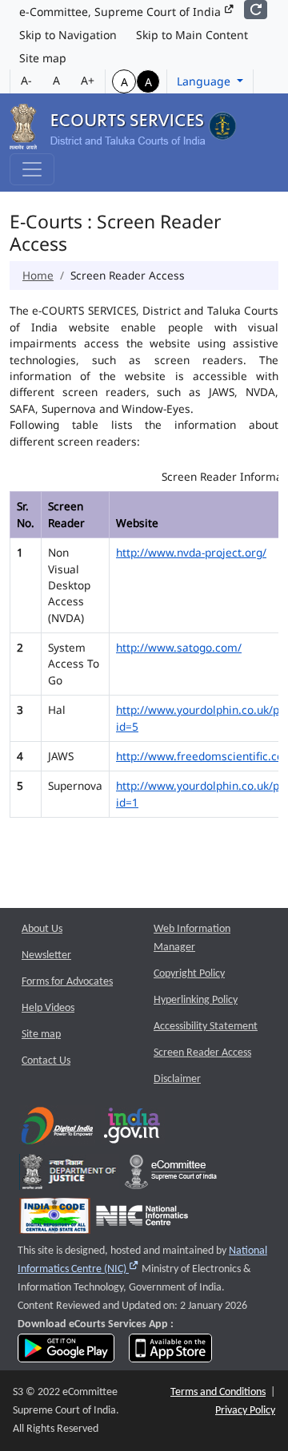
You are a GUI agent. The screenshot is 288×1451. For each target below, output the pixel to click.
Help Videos (48, 1008)
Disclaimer (177, 1079)
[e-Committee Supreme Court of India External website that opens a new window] (170, 1176)
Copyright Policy (189, 974)
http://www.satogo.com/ (179, 647)
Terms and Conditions (218, 1392)
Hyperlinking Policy (196, 1000)
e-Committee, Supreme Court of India (121, 11)
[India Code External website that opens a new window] (55, 1220)
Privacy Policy (245, 1410)
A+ (87, 80)
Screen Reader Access (202, 1053)
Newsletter (46, 955)
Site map (42, 57)
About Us (42, 929)
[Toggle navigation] (32, 169)
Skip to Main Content (192, 34)
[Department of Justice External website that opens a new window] (69, 1176)
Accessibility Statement (206, 1026)
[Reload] (255, 9)
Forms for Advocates (67, 982)
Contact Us (46, 1061)
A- (26, 80)
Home (38, 275)
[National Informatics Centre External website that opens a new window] (142, 1220)
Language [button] (205, 81)
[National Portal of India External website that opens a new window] (132, 1129)
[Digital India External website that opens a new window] (57, 1129)
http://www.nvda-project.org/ (191, 552)
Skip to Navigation (68, 34)
